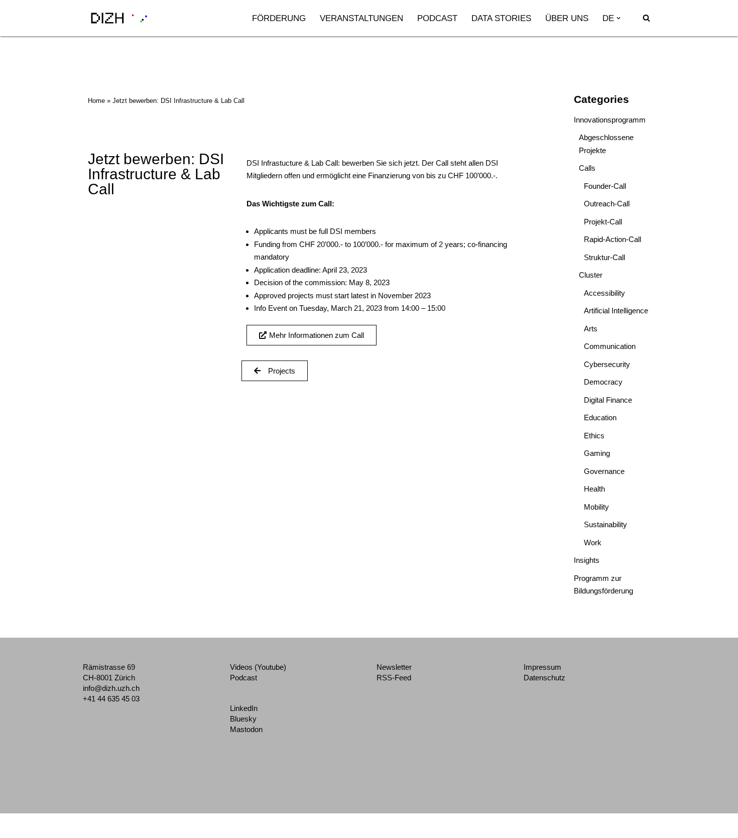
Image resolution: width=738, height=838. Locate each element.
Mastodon (246, 729)
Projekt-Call (603, 221)
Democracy (603, 382)
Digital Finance (608, 400)
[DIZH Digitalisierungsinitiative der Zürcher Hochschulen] (119, 18)
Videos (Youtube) (258, 667)
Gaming (597, 453)
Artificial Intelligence (616, 310)
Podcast (437, 18)
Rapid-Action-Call (612, 239)
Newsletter (394, 667)
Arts (590, 328)
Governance (604, 471)
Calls (587, 168)
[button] (619, 18)
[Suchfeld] (646, 18)
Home (96, 100)
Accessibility (604, 293)
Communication (610, 346)
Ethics (594, 435)
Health (594, 489)
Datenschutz (544, 677)
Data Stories (501, 18)
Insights (586, 560)
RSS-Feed (394, 677)
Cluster (590, 275)
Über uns (566, 18)
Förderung (279, 18)
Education (600, 417)
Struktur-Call (604, 257)
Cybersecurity (607, 364)
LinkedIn (244, 708)
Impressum (542, 667)
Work (592, 542)
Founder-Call (605, 186)
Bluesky (243, 718)
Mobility (596, 507)
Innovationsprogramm (610, 119)
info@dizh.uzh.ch (111, 688)
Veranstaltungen (361, 18)
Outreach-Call (607, 203)
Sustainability (605, 524)
